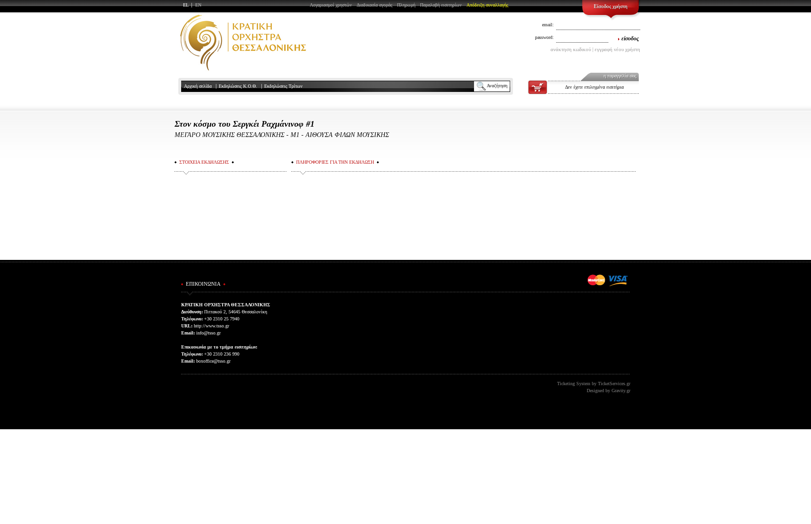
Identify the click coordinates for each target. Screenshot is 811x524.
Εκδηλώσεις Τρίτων (283, 86)
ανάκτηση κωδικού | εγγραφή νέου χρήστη (595, 49)
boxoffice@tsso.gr (213, 361)
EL (186, 5)
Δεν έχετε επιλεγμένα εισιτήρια (594, 87)
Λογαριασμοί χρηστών (331, 5)
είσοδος (630, 38)
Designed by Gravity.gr (608, 390)
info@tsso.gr (208, 332)
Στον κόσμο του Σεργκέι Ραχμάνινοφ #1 (244, 124)
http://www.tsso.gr (211, 325)
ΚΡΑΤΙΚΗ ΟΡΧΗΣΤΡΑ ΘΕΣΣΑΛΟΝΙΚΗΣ (243, 42)
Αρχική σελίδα (198, 86)
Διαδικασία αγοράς (374, 5)
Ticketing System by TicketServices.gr (593, 383)
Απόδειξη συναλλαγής (487, 5)
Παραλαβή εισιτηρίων (441, 5)
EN (198, 5)
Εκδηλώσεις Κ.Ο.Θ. (238, 86)
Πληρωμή (406, 5)
